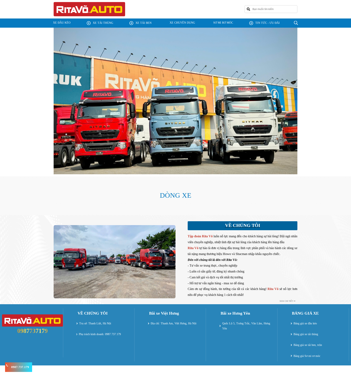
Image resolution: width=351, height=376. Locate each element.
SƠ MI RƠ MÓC (223, 22)
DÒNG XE (175, 195)
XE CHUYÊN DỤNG (182, 22)
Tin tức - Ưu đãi (267, 22)
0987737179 (32, 330)
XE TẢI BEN (143, 22)
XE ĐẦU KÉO (61, 22)
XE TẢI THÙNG (103, 22)
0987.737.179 (20, 367)
